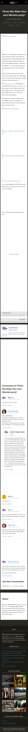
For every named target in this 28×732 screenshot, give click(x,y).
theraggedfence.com (20, 86)
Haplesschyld (13, 330)
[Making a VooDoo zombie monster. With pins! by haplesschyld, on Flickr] (14, 133)
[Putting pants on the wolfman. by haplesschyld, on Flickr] (10, 108)
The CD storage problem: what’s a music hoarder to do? (13, 315)
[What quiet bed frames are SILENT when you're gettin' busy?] (8, 681)
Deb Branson (12, 561)
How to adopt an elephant (9, 666)
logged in (11, 586)
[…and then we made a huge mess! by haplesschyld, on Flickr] (11, 181)
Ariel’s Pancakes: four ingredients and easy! (13, 655)
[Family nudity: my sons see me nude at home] (8, 706)
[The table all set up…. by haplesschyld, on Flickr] (8, 84)
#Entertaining (6, 22)
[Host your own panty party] (8, 694)
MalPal (10, 525)
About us (4, 721)
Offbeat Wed (6, 606)
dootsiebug (11, 411)
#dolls (14, 22)
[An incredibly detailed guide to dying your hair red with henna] (20, 681)
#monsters (11, 25)
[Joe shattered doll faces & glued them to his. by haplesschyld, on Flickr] (14, 158)
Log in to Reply (7, 405)
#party (18, 25)
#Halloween (22, 22)
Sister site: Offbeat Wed (9, 723)
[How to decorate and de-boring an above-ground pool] (20, 694)
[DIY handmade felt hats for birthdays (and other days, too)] (20, 706)
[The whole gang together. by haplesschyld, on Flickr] (9, 36)
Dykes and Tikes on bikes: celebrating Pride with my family (14, 321)
